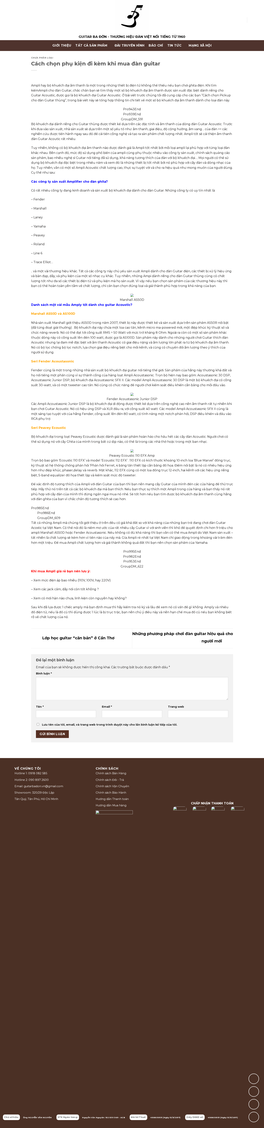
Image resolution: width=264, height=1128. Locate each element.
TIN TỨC (174, 45)
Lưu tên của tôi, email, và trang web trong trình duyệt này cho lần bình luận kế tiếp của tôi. (109, 724)
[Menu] (13, 45)
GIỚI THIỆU (61, 45)
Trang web (176, 706)
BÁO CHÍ (156, 45)
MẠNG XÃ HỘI (200, 45)
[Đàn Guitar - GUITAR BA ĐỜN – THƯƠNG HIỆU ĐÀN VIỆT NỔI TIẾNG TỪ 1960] (132, 20)
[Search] (242, 20)
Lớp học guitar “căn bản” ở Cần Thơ (77, 638)
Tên (40, 706)
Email (107, 706)
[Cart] (252, 20)
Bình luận (44, 673)
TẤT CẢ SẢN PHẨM (91, 45)
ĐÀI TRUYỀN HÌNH (130, 45)
